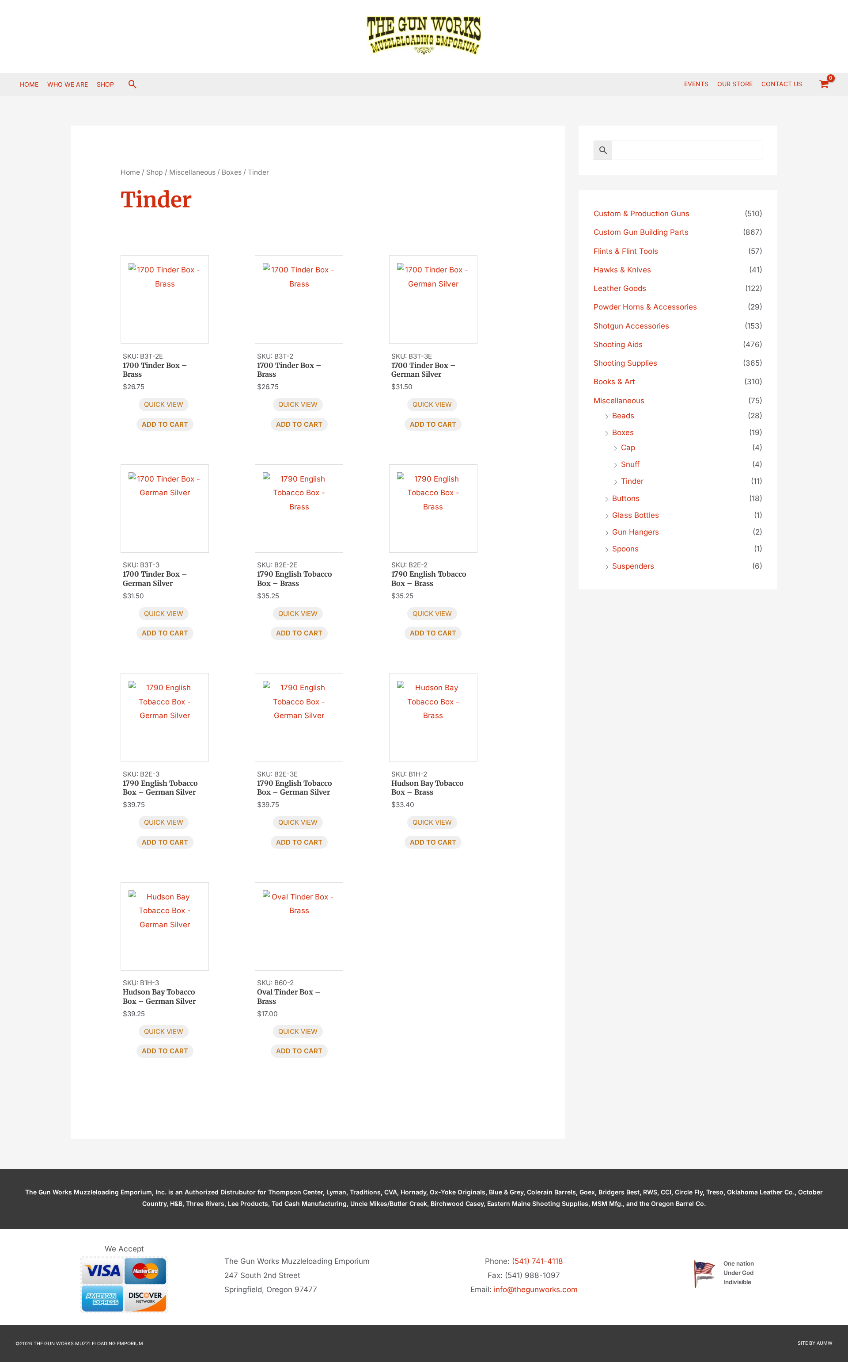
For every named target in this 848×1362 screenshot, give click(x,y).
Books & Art (614, 381)
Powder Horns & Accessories (645, 306)
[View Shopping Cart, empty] (824, 84)
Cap (628, 447)
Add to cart (165, 424)
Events (696, 84)
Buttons (626, 498)
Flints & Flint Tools (626, 251)
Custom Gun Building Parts (641, 232)
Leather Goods (620, 288)
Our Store (735, 84)
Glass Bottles (635, 515)
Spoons (625, 548)
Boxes (232, 172)
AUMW (825, 1343)
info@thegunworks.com (536, 1289)
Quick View (163, 404)
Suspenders (633, 566)
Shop (154, 172)
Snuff (630, 464)
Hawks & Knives (622, 269)
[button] (132, 84)
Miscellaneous (192, 172)
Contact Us (781, 84)
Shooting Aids (618, 344)
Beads (623, 415)
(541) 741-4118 (537, 1261)
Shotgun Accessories (631, 325)
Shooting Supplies (625, 363)
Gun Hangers (635, 532)
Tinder (632, 481)
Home (130, 172)
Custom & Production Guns (641, 213)
